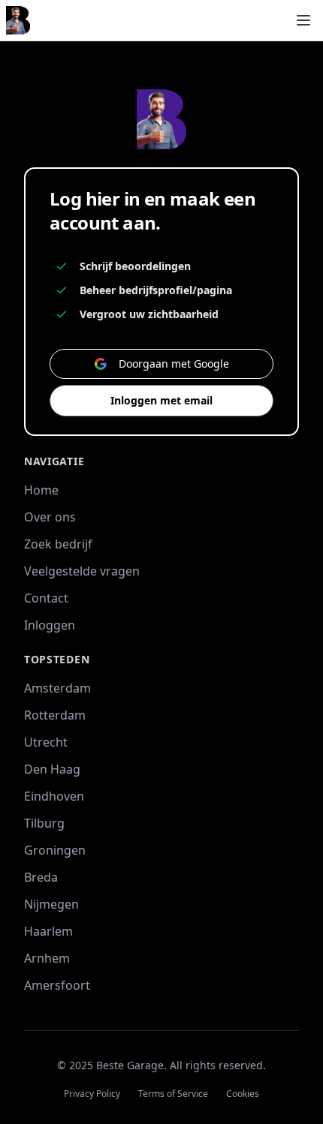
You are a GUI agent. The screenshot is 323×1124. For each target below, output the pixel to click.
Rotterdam (55, 715)
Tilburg (44, 823)
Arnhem (47, 958)
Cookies (242, 1094)
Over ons (50, 517)
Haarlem (48, 931)
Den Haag (52, 769)
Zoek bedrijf (58, 544)
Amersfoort (57, 985)
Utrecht (46, 742)
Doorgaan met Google (174, 363)
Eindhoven (54, 796)
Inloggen (49, 625)
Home (41, 490)
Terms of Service (173, 1094)
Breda (41, 877)
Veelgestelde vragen (82, 571)
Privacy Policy (92, 1094)
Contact (46, 598)
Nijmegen (51, 904)
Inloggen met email (161, 400)
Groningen (55, 850)
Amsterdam (57, 688)
